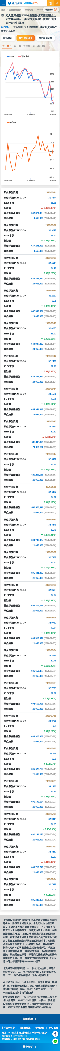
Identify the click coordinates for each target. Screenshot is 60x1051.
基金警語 (28, 1046)
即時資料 (8, 38)
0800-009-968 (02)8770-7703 (26, 1039)
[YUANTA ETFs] (31, 3)
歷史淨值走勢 (45, 38)
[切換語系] (50, 3)
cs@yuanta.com (19, 1036)
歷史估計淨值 (26, 38)
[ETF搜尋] (57, 3)
